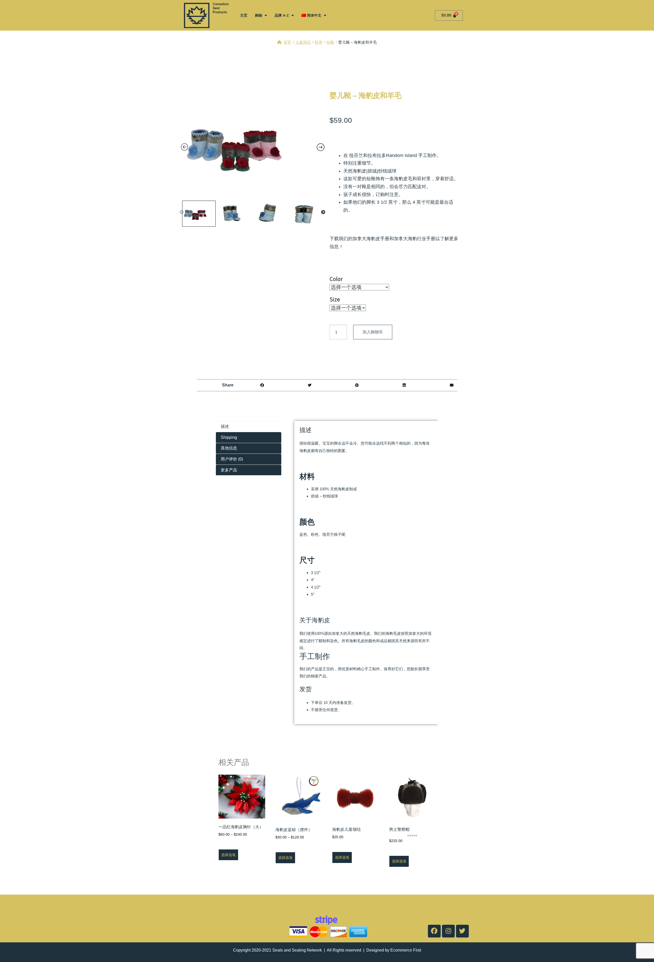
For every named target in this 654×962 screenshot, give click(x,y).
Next (323, 212)
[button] (262, 385)
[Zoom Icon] (253, 145)
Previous (181, 212)
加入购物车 (373, 332)
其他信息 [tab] (229, 448)
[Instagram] (448, 931)
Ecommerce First (405, 950)
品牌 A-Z (282, 15)
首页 (287, 42)
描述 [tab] (225, 426)
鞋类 (318, 42)
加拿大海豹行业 (410, 238)
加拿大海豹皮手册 (371, 238)
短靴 (330, 42)
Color (336, 279)
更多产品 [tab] (229, 470)
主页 (243, 15)
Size (335, 299)
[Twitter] (462, 931)
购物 (258, 15)
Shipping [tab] (229, 437)
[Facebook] (434, 931)
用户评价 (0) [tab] (232, 459)
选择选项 (228, 855)
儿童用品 (303, 42)
